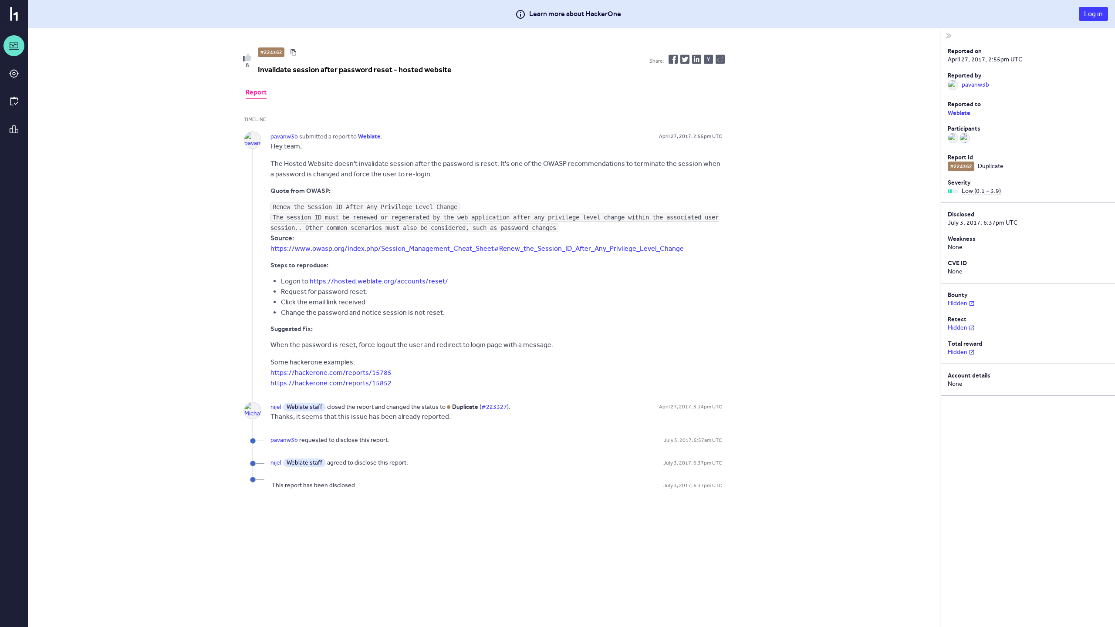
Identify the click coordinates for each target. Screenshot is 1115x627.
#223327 (494, 407)
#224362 (271, 52)
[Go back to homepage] (14, 14)
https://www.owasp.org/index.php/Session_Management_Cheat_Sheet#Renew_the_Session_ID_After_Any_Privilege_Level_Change (477, 248)
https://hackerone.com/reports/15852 (331, 383)
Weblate (959, 112)
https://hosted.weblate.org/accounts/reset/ (379, 281)
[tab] (256, 93)
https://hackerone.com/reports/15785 (331, 372)
